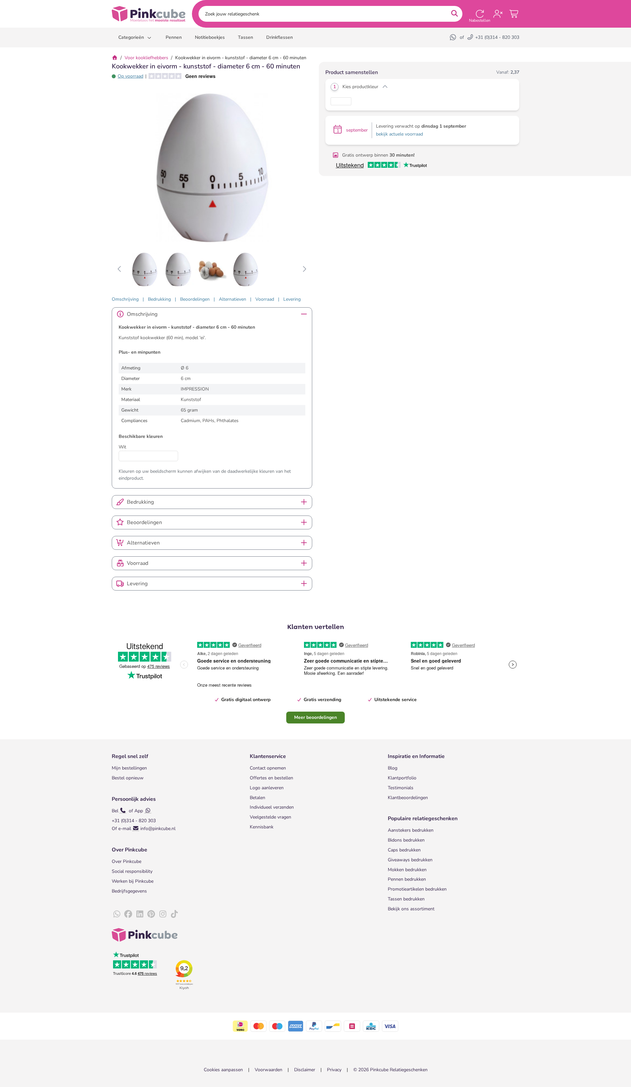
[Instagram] (163, 914)
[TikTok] (174, 914)
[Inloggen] (498, 14)
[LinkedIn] (140, 914)
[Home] (115, 58)
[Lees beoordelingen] (180, 76)
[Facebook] (128, 914)
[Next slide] (304, 269)
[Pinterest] (151, 914)
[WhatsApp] (453, 37)
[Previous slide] (120, 269)
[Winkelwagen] (514, 14)
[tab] (125, 299)
